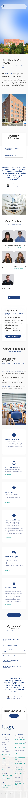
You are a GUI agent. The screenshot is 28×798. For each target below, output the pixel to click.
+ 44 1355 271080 (6, 754)
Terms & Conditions (6, 785)
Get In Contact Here (13, 615)
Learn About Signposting (12, 336)
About (7, 775)
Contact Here (5, 769)
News (11, 775)
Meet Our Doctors (13, 297)
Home (3, 775)
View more (13, 716)
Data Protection (5, 784)
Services (4, 778)
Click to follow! (5, 758)
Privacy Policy (5, 787)
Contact (8, 778)
